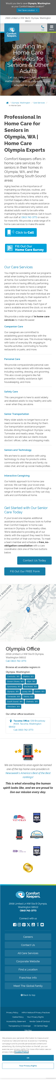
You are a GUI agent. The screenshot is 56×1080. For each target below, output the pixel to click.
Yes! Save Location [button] (26, 10)
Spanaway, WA (14, 686)
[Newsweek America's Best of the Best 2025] (19, 839)
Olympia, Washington (20, 103)
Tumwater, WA (13, 696)
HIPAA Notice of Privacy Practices (36, 1012)
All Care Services (28, 953)
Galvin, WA (39, 691)
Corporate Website (28, 961)
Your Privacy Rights (35, 1017)
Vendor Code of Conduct (39, 1021)
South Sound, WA (15, 701)
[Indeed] (37, 925)
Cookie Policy (18, 1017)
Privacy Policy (12, 1012)
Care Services (39, 103)
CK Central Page (41, 1026)
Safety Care (11, 391)
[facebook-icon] (14, 924)
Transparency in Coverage (19, 1026)
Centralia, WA (13, 676)
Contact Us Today (34, 560)
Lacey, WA (26, 691)
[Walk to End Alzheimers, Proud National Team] (19, 852)
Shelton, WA (28, 676)
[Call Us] (42, 29)
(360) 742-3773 (29, 217)
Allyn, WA (31, 681)
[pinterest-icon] (24, 924)
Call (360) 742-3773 (16, 661)
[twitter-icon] (28, 925)
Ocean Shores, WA (15, 681)
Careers (28, 936)
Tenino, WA (28, 696)
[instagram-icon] (19, 924)
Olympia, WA (13, 691)
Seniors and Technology (18, 450)
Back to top (29, 995)
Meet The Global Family (28, 985)
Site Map (28, 1030)
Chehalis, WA (32, 701)
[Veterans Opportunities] (19, 822)
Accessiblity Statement (16, 1021)
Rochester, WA (30, 686)
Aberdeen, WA (13, 706)
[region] (28, 1054)
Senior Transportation (17, 414)
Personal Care (12, 359)
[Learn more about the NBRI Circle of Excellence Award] (28, 872)
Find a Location (28, 969)
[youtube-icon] (33, 924)
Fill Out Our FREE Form (25, 571)
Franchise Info (28, 977)
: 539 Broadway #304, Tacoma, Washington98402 (27, 725)
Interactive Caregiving (17, 475)
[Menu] (51, 28)
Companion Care (13, 326)
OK (28, 1058)
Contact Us (28, 945)
